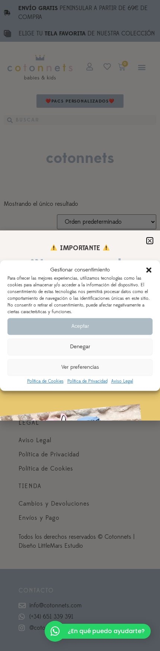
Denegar (80, 346)
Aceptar (80, 326)
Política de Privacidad (87, 381)
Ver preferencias (80, 367)
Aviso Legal (122, 381)
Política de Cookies (45, 381)
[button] (149, 270)
